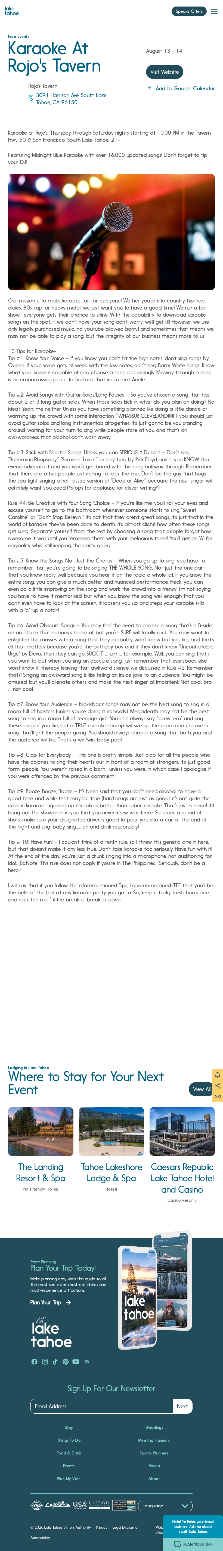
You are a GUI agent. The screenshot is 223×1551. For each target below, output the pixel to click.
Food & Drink (69, 1453)
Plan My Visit (68, 1478)
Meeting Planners (154, 1440)
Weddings (154, 1427)
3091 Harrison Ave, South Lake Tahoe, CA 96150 (71, 99)
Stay (69, 1427)
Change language (154, 1514)
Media (154, 1466)
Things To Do (69, 1440)
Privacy (101, 1527)
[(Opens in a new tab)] (34, 1362)
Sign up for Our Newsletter (111, 1388)
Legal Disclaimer (126, 1527)
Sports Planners (154, 1453)
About (154, 1478)
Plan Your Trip (45, 1302)
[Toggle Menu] (214, 11)
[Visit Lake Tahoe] (11, 10)
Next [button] (182, 1406)
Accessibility (40, 1537)
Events (69, 1466)
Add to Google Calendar (185, 88)
